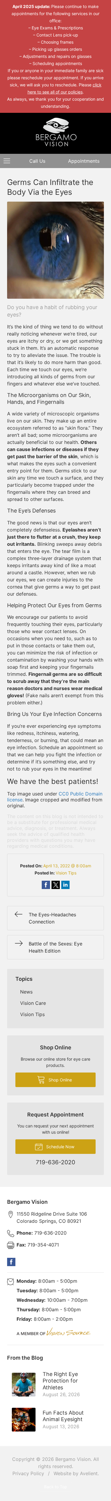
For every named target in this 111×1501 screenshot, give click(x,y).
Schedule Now (59, 1146)
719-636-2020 (42, 1233)
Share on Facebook (46, 885)
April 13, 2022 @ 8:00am (67, 865)
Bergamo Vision (73, 1459)
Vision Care (33, 1003)
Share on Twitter (56, 885)
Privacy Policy (28, 1473)
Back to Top (55, 1486)
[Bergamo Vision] (55, 132)
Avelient (89, 1473)
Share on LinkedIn (65, 885)
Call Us (37, 161)
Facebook (11, 1262)
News (26, 992)
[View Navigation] (9, 161)
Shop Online (59, 1079)
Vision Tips (66, 872)
